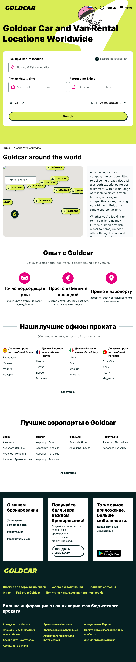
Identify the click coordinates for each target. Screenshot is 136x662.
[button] (15, 215)
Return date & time (82, 78)
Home (6, 147)
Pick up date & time (22, 78)
